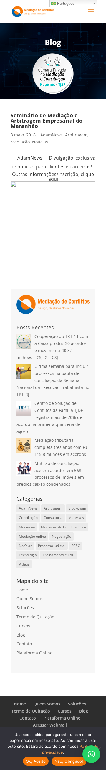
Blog (20, 635)
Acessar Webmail (50, 725)
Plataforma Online (34, 653)
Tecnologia (28, 554)
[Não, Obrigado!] (99, 749)
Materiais (76, 517)
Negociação (61, 536)
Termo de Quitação (35, 617)
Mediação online (32, 536)
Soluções (25, 607)
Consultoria (53, 517)
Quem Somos (29, 598)
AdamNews (51, 135)
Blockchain (77, 508)
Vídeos (24, 564)
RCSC (75, 545)
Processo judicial (51, 545)
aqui (53, 179)
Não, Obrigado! (68, 761)
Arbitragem (76, 135)
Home (22, 590)
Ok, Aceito (36, 761)
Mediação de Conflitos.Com (63, 526)
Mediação (20, 142)
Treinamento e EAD (59, 554)
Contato (24, 644)
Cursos (23, 626)
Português (65, 3)
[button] (91, 754)
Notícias (40, 142)
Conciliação (28, 517)
